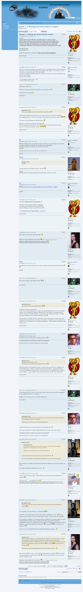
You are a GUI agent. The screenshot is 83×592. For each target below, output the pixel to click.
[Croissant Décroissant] (63, 566)
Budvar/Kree (24, 158)
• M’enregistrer (6, 26)
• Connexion (5, 28)
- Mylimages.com (55, 586)
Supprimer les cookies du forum (55, 582)
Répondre (20, 30)
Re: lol (21, 157)
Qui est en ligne (22, 575)
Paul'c (23, 439)
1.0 (51, 588)
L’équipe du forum (44, 582)
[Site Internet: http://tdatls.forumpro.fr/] (68, 152)
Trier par (51, 566)
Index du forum (24, 23)
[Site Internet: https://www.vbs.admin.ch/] (68, 469)
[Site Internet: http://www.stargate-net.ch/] (68, 103)
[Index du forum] (41, 20)
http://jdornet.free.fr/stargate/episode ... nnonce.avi (33, 210)
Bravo (21, 261)
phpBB (44, 584)
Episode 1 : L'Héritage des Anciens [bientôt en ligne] (36, 34)
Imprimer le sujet (77, 23)
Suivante (78, 566)
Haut (80, 64)
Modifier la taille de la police (79, 23)
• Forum (4, 23)
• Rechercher (6, 25)
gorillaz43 (24, 84)
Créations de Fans (31, 23)
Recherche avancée (77, 18)
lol (20, 140)
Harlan (25, 28)
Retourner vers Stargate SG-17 (25, 571)
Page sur (75, 31)
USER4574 (24, 473)
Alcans (23, 141)
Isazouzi (23, 232)
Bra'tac (23, 333)
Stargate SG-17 (39, 23)
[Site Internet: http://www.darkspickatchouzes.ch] (68, 495)
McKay (23, 67)
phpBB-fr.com (52, 585)
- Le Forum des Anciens (55, 587)
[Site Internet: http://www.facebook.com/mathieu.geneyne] (68, 62)
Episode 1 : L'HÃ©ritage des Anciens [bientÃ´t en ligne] (38, 27)
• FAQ (4, 24)
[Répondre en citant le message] (64, 34)
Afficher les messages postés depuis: (35, 566)
